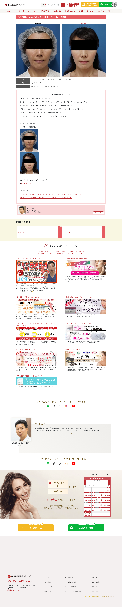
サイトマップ (95, 591)
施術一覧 (21, 11)
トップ (11, 11)
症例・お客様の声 (97, 582)
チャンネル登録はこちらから (25, 291)
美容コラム (47, 591)
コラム (113, 11)
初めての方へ (34, 11)
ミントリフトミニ (27, 184)
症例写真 (46, 11)
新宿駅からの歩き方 (13, 590)
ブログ (102, 11)
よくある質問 (72, 587)
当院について (71, 11)
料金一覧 (94, 577)
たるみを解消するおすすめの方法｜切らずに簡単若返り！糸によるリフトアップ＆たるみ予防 (50, 194)
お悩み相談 (57, 11)
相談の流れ (47, 582)
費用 (81, 11)
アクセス (91, 11)
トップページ (48, 577)
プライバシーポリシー (74, 591)
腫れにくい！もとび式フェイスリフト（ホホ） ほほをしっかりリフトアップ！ (46, 198)
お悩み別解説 (72, 582)
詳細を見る (98, 213)
